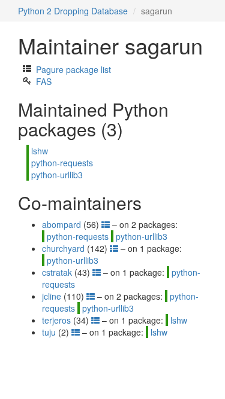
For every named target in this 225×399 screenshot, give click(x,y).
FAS (44, 81)
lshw (39, 151)
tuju (49, 332)
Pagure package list (73, 69)
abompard (61, 224)
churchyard (63, 248)
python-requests (62, 163)
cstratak (57, 272)
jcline (51, 296)
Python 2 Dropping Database (73, 11)
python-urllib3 (57, 175)
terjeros (56, 320)
